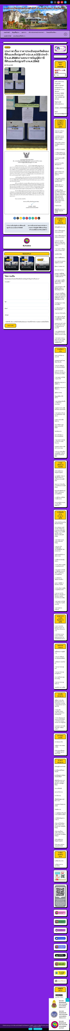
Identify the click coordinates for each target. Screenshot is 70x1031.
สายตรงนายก (58, 205)
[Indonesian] (59, 70)
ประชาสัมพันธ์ (58, 788)
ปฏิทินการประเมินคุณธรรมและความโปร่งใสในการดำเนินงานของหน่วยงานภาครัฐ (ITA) (60, 703)
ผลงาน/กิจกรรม (59, 792)
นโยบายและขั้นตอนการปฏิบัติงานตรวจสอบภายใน (59, 752)
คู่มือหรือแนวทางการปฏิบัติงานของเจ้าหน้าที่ (60, 211)
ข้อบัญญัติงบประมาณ (60, 227)
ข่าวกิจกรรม (58, 795)
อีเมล (6, 308)
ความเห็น (7, 281)
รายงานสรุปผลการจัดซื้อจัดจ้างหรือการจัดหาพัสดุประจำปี (60, 288)
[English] (57, 70)
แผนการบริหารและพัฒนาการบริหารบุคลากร (59, 173)
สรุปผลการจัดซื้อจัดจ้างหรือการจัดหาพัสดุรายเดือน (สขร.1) (60, 275)
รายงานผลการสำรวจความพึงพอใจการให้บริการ (60, 414)
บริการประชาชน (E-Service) (36, 32)
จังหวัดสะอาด (58, 431)
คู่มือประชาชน (58, 392)
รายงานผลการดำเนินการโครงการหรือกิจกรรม (60, 441)
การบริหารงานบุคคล (60, 149)
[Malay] (64, 70)
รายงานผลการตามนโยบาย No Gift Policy (59, 541)
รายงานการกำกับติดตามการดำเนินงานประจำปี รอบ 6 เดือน (60, 372)
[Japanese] (61, 70)
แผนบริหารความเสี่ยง (60, 687)
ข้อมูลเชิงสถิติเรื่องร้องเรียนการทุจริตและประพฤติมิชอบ (60, 492)
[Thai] (57, 72)
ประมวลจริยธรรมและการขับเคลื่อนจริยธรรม (60, 504)
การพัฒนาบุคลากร (59, 168)
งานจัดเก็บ (7, 47)
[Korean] (63, 70)
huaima (28, 246)
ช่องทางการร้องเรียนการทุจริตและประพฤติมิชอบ (60, 486)
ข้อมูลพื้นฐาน (15, 32)
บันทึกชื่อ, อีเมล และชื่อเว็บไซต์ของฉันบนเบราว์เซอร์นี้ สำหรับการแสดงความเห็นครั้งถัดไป (27, 321)
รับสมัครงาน (58, 809)
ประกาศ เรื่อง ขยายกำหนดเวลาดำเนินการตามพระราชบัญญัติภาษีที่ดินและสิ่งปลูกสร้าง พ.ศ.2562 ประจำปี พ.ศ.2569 (37, 227)
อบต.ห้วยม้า (7, 32)
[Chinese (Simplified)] (56, 70)
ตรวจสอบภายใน (59, 742)
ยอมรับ (30, 1028)
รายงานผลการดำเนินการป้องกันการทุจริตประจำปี (60, 603)
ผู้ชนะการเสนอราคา (60, 266)
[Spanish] (56, 72)
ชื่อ (6, 301)
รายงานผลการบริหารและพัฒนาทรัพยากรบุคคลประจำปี (60, 180)
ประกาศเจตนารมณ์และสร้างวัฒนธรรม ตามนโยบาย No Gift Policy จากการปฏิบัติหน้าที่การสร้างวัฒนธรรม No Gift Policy (60, 532)
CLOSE (67, 999)
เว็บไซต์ (6, 315)
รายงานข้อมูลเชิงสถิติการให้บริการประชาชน (60, 403)
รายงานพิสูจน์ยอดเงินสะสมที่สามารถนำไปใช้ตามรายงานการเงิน (60, 333)
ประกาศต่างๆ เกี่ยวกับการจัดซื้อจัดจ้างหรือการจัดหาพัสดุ (60, 318)
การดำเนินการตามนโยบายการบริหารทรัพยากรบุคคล (59, 137)
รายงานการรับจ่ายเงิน (60, 313)
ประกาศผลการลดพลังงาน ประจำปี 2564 (59, 426)
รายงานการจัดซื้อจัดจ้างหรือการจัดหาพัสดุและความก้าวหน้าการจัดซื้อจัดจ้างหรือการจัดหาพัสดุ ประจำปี (60, 296)
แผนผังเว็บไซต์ (7, 36)
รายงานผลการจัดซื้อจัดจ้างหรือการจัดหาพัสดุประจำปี (60, 281)
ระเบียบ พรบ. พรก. (59, 860)
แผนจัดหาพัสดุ (58, 254)
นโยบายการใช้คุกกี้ (38, 1028)
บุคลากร (24, 32)
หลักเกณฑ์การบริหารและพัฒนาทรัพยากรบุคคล (60, 144)
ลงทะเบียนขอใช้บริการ (19, 36)
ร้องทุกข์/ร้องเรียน (51, 32)
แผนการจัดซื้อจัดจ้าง (60, 257)
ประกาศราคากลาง (59, 270)
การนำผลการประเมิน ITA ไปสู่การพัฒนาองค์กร (60, 727)
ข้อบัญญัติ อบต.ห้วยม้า (60, 766)
